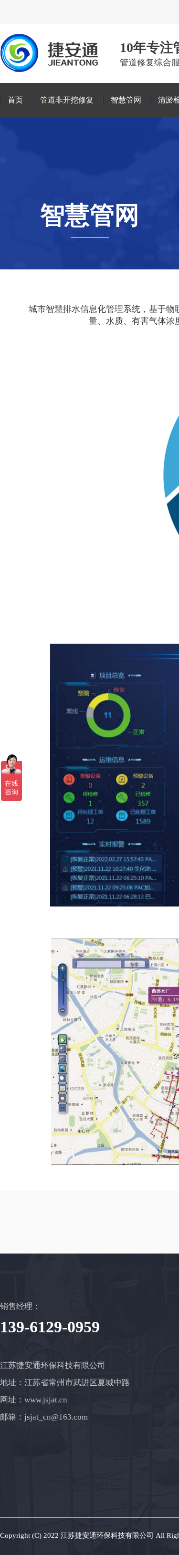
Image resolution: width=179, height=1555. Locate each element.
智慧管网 (126, 100)
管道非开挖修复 (67, 100)
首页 (15, 100)
